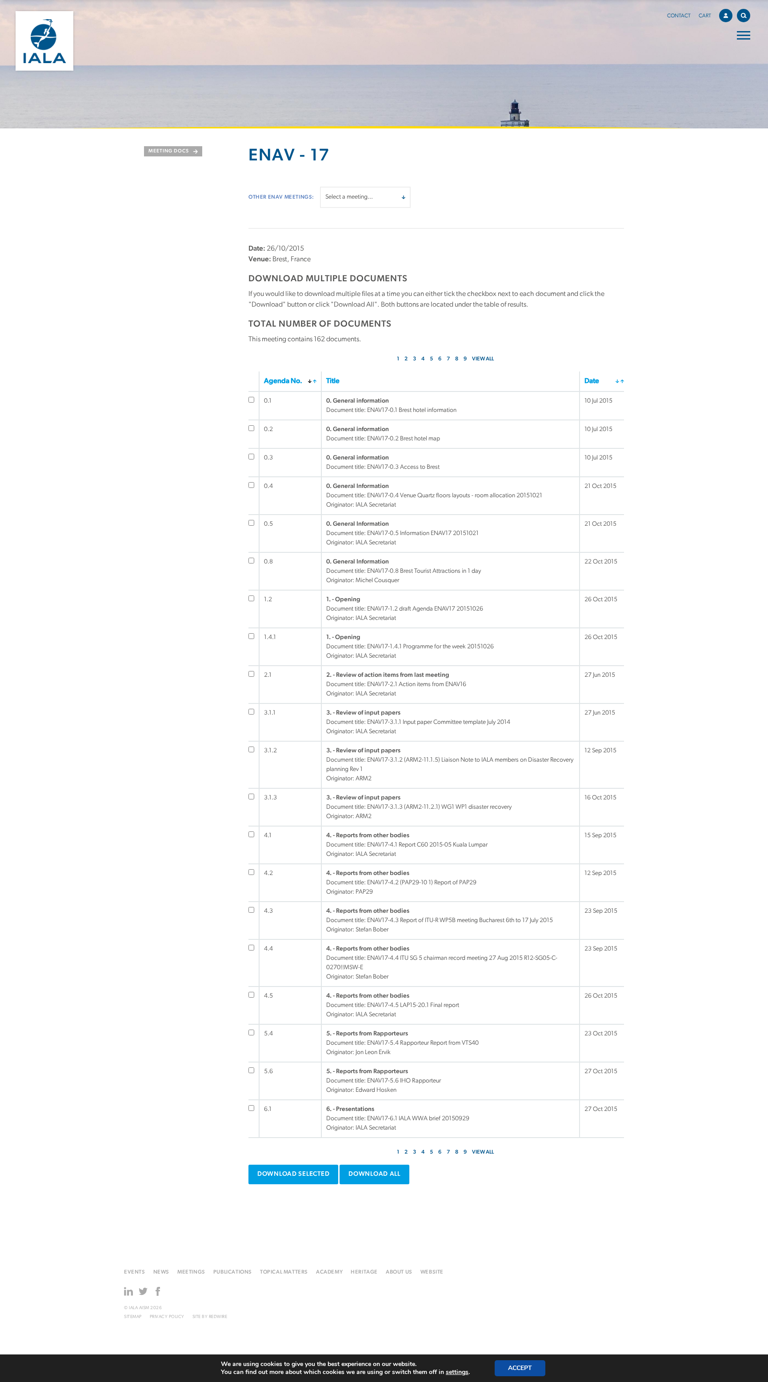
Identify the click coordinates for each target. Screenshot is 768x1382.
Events (134, 1272)
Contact (679, 16)
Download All (374, 1174)
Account (725, 15)
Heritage (364, 1272)
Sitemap (133, 1316)
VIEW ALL (483, 359)
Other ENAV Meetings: (281, 197)
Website (432, 1272)
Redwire (218, 1316)
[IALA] (44, 41)
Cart (705, 16)
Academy (329, 1272)
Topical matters (284, 1272)
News (161, 1272)
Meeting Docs (168, 151)
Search (743, 15)
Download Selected (293, 1174)
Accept (520, 1368)
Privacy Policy (167, 1316)
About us (399, 1272)
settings (457, 1372)
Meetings (191, 1272)
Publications (232, 1272)
